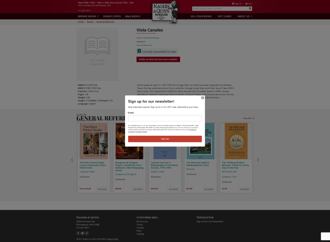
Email (131, 113)
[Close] (202, 97)
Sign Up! (165, 139)
